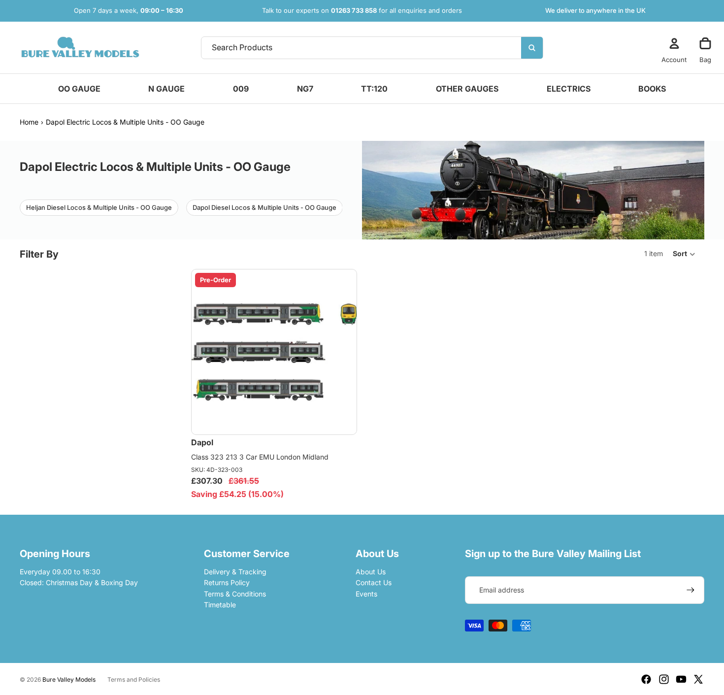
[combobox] (347, 48)
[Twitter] (698, 679)
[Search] (532, 48)
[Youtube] (681, 679)
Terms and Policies (133, 679)
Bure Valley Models (69, 679)
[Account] (674, 43)
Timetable (220, 604)
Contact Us (374, 582)
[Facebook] (646, 679)
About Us (371, 571)
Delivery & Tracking (235, 571)
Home (29, 122)
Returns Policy (227, 582)
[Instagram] (664, 679)
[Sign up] (690, 590)
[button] (684, 254)
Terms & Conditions (235, 594)
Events (366, 594)
